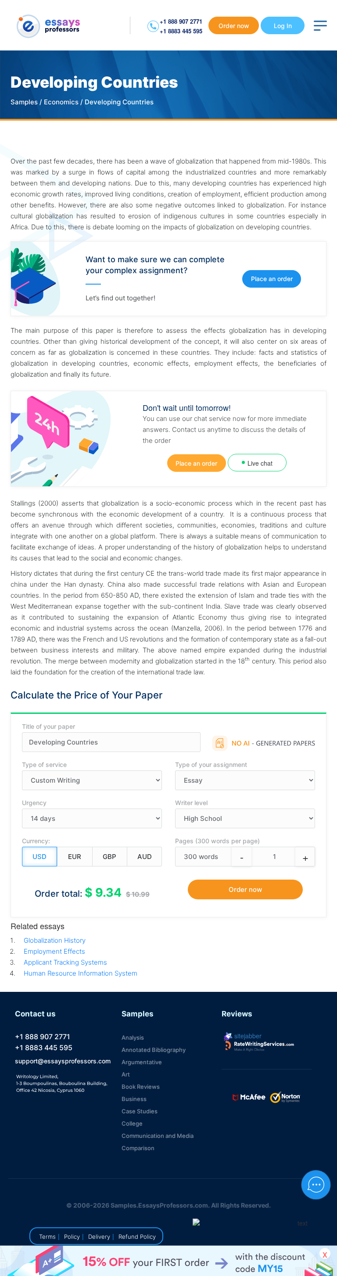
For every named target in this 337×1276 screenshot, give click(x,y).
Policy (72, 1236)
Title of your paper (48, 726)
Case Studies (140, 1111)
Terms (47, 1236)
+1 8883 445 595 (181, 31)
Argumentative (142, 1062)
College (132, 1123)
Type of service (44, 764)
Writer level (191, 802)
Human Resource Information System (80, 973)
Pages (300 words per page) (217, 841)
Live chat (259, 463)
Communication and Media (158, 1135)
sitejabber (247, 1035)
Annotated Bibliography (154, 1049)
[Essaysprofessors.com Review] (260, 1046)
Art (126, 1074)
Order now (234, 25)
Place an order (272, 278)
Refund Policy (137, 1236)
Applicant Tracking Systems (65, 962)
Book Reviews (141, 1086)
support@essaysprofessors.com (63, 1061)
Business (134, 1098)
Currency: (36, 841)
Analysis (133, 1037)
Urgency (34, 802)
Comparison (138, 1147)
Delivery (99, 1236)
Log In (283, 25)
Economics (61, 102)
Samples (24, 102)
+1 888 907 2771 (181, 21)
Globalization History (55, 940)
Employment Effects (54, 951)
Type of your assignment (211, 764)
